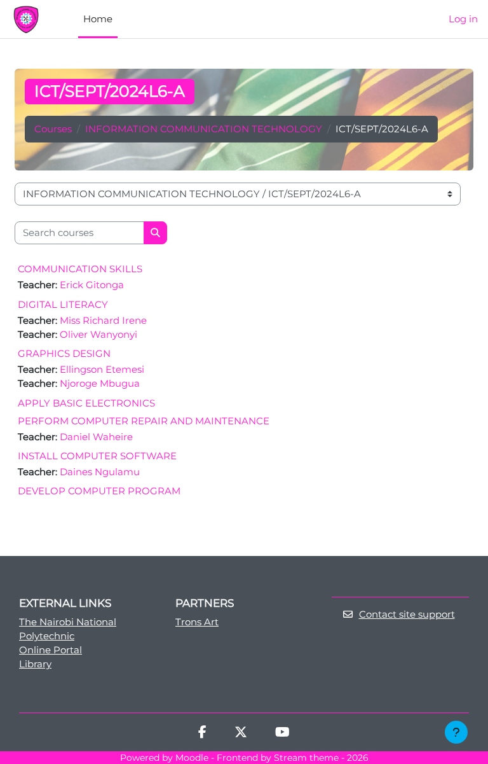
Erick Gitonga (92, 285)
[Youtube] (282, 733)
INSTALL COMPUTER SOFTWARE (97, 456)
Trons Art (197, 622)
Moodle (191, 758)
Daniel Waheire (96, 437)
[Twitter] (241, 733)
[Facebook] (202, 733)
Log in (463, 19)
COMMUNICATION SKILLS (80, 269)
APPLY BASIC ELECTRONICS (86, 403)
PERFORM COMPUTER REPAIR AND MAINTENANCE (143, 421)
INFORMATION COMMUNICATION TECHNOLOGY (203, 129)
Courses (53, 129)
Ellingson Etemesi (102, 369)
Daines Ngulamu (100, 472)
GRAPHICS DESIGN (64, 353)
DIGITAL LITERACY (63, 304)
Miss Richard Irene (103, 320)
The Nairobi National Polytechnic (67, 629)
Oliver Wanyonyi (98, 334)
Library (35, 664)
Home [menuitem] (97, 19)
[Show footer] (456, 732)
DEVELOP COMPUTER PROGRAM (99, 491)
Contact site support (407, 614)
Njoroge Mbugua (100, 383)
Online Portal (50, 650)
